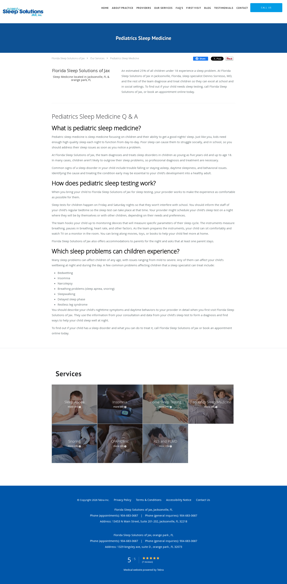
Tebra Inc (103, 500)
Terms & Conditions (148, 500)
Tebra (160, 569)
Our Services (97, 58)
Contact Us (203, 500)
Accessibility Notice (178, 500)
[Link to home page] (24, 11)
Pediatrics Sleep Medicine (124, 58)
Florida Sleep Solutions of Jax (68, 58)
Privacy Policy (122, 500)
